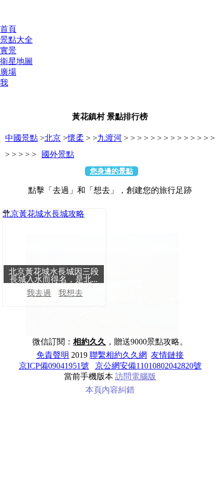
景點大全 (16, 39)
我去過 (39, 293)
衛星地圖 (16, 61)
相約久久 (89, 341)
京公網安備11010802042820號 (148, 365)
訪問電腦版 (135, 376)
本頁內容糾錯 (110, 389)
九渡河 (109, 138)
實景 (8, 50)
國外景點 (57, 154)
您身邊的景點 (111, 171)
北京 (53, 138)
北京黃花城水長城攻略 (43, 213)
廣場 (8, 72)
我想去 (70, 293)
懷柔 (76, 138)
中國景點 (21, 138)
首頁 (8, 29)
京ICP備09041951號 (54, 365)
